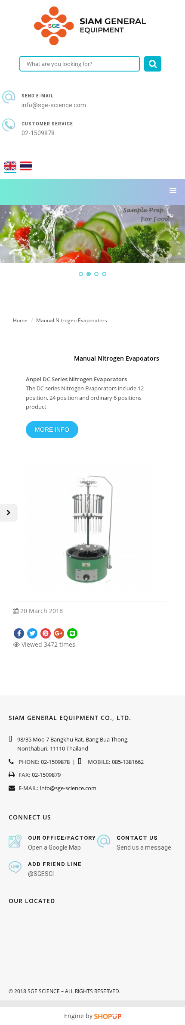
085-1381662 (128, 762)
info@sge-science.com (68, 788)
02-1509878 (55, 762)
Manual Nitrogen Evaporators (71, 320)
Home (20, 320)
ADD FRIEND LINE (55, 864)
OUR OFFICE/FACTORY (62, 838)
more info (52, 429)
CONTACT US (137, 838)
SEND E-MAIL (37, 95)
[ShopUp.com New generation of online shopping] (107, 1016)
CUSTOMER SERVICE (47, 124)
